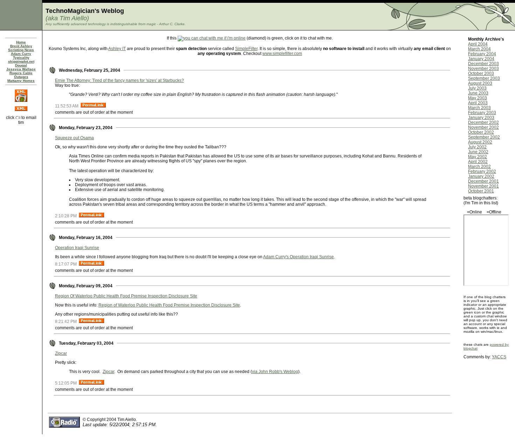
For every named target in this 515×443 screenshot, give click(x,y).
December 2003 (483, 63)
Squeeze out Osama (74, 137)
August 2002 (480, 142)
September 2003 (484, 78)
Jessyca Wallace (21, 69)
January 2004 (481, 58)
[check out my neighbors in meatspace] (21, 132)
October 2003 (481, 73)
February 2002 (482, 171)
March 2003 (479, 107)
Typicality (21, 57)
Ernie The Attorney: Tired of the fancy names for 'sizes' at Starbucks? (119, 80)
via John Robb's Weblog (275, 371)
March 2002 (479, 166)
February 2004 (482, 53)
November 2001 (483, 186)
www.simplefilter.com (282, 53)
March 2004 (479, 49)
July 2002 (477, 147)
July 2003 (477, 88)
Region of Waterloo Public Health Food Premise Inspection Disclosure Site (169, 305)
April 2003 (478, 102)
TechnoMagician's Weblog (85, 10)
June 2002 (478, 151)
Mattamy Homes (21, 81)
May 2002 (477, 156)
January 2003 (481, 117)
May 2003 (477, 98)
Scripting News (21, 50)
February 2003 (482, 112)
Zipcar (61, 353)
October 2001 (481, 191)
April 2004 (478, 44)
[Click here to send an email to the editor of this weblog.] (17, 117)
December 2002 (483, 122)
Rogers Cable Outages (21, 75)
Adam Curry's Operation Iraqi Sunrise (298, 256)
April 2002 (478, 161)
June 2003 (478, 93)
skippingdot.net (21, 61)
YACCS (499, 356)
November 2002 (483, 127)
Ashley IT (117, 48)
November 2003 (483, 68)
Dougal (21, 65)
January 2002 (481, 176)
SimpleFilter (246, 48)
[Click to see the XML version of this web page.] (21, 109)
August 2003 (480, 83)
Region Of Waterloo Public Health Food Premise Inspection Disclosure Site (126, 296)
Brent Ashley (21, 46)
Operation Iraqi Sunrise (77, 247)
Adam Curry (21, 54)
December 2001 (483, 181)
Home (21, 42)
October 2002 (481, 132)
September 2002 (484, 137)
